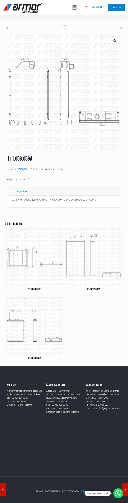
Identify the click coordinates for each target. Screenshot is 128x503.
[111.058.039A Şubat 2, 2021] (3, 489)
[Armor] (22, 7)
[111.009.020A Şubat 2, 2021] (125, 489)
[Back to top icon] (64, 483)
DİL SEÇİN (97, 7)
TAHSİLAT (116, 7)
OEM (60, 169)
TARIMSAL (23, 169)
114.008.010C (34, 289)
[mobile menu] (74, 7)
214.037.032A (93, 289)
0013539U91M (47, 169)
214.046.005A (34, 358)
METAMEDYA (86, 491)
